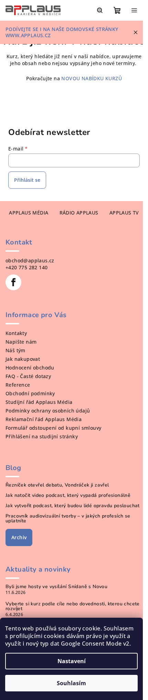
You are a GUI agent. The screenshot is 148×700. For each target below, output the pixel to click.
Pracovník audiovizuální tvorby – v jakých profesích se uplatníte (68, 518)
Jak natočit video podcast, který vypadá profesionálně (68, 495)
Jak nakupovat (23, 359)
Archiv (19, 537)
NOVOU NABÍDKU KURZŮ (91, 78)
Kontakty (16, 333)
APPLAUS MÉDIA (28, 212)
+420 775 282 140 (26, 267)
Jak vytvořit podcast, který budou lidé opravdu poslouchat (73, 505)
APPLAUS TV (124, 212)
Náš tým (15, 350)
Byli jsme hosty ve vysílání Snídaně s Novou (56, 586)
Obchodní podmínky (30, 393)
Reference (18, 385)
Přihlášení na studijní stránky (42, 436)
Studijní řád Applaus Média (39, 402)
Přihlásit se (27, 180)
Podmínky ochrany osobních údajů (48, 410)
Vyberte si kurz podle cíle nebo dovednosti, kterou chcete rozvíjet (73, 606)
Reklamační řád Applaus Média (44, 419)
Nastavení (71, 661)
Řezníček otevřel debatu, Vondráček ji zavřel (57, 485)
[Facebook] (13, 282)
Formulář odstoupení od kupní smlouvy (53, 428)
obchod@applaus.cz (30, 260)
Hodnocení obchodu (30, 367)
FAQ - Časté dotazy (28, 376)
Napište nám (21, 341)
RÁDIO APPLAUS (79, 212)
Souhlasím (71, 683)
